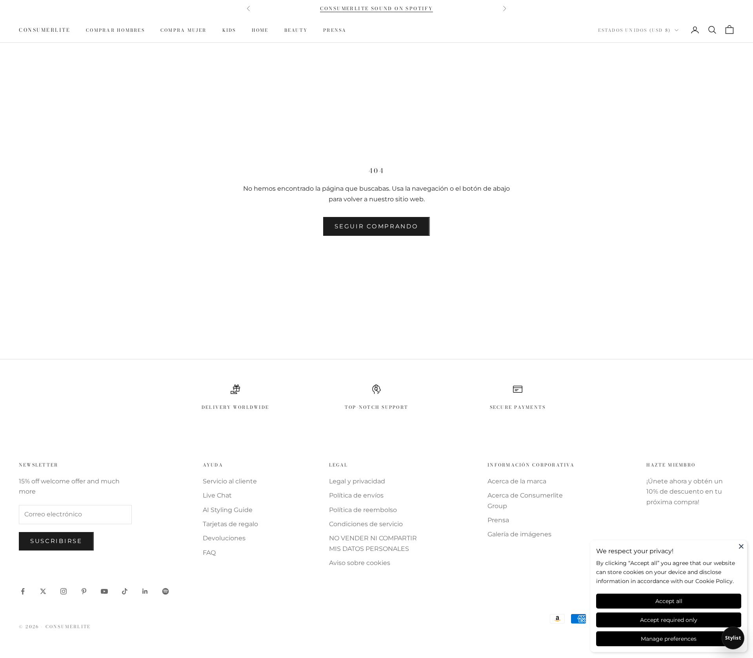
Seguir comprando (376, 226)
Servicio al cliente (230, 481)
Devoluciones (224, 538)
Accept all (668, 601)
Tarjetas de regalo (230, 524)
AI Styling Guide (228, 510)
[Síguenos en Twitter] (43, 591)
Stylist (733, 637)
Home (260, 30)
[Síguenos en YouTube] (104, 591)
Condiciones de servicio (366, 524)
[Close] (741, 546)
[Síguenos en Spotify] (165, 591)
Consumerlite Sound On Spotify (376, 8)
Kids (229, 30)
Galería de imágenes (519, 534)
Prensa (334, 30)
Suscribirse (56, 541)
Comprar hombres (115, 30)
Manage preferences (669, 638)
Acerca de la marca (516, 481)
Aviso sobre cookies (359, 563)
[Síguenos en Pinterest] (84, 591)
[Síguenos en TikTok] (125, 591)
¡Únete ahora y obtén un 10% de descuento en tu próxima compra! (684, 492)
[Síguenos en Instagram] (63, 591)
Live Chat (217, 495)
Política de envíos (356, 495)
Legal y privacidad (357, 481)
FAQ (209, 552)
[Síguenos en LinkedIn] (145, 591)
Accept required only (668, 619)
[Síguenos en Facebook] (23, 591)
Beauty (295, 30)
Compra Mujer (183, 30)
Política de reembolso (363, 510)
